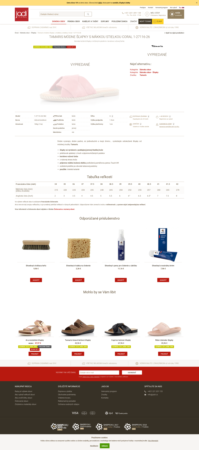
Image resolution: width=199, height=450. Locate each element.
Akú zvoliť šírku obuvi (23, 398)
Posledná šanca (119, 21)
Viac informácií (153, 441)
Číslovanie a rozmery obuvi (64, 209)
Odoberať (132, 373)
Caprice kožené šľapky (121, 340)
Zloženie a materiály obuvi (25, 404)
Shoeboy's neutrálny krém (163, 266)
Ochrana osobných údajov (68, 404)
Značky (133, 21)
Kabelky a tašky (90, 21)
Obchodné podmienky (67, 394)
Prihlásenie (154, 15)
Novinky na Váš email (66, 372)
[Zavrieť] (197, 3)
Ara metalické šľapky (35, 340)
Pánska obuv (73, 21)
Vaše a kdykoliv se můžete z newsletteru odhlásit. (103, 377)
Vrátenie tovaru (64, 398)
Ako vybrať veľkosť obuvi (25, 394)
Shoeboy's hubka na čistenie (78, 266)
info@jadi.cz (152, 394)
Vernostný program (161, 7)
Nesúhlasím (94, 446)
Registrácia (162, 15)
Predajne (143, 7)
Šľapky (33, 33)
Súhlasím (105, 446)
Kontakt (150, 7)
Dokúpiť (36, 280)
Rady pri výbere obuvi (23, 391)
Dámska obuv (58, 21)
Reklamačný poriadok (67, 401)
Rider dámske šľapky (164, 340)
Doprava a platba (65, 391)
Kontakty (104, 398)
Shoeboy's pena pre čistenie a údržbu (121, 266)
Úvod (17, 33)
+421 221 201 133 (155, 391)
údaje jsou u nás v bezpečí (91, 377)
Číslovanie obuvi (21, 401)
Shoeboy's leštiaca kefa (36, 266)
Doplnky (105, 21)
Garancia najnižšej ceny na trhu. (169, 125)
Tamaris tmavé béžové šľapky (78, 340)
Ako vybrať (173, 7)
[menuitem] (58, 21)
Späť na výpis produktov (175, 33)
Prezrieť (34, 354)
